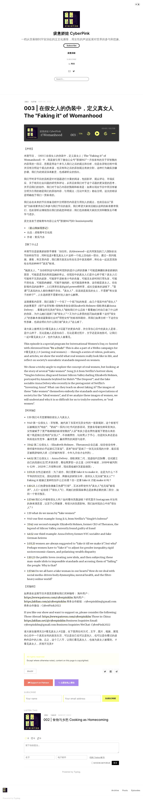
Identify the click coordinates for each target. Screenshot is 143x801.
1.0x (80, 133)
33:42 (30, 444)
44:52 (30, 458)
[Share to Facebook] (110, 671)
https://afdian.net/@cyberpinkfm (45, 620)
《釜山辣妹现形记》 (38, 228)
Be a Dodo (57, 348)
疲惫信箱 (71, 53)
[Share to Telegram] (116, 671)
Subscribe (71, 45)
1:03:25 (31, 472)
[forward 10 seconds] (106, 133)
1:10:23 (31, 485)
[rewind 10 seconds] (88, 133)
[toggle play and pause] (97, 133)
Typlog (17, 798)
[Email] (69, 71)
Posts (125, 790)
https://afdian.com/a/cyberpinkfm (45, 601)
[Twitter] (74, 71)
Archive (115, 790)
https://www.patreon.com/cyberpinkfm (48, 597)
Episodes (135, 790)
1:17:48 (31, 499)
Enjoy (30, 671)
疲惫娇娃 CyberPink (71, 33)
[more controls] (113, 133)
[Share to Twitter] (105, 671)
